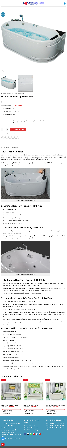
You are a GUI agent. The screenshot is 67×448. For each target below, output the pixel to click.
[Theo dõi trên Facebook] (25, 434)
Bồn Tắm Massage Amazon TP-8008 (55, 405)
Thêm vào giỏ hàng (17, 129)
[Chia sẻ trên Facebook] (5, 137)
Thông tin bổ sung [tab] (12, 147)
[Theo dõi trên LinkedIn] (36, 434)
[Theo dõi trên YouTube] (39, 434)
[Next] (62, 41)
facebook (8, 368)
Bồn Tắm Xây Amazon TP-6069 (9, 405)
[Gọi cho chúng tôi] (31, 434)
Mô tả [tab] (3, 147)
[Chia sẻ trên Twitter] (8, 137)
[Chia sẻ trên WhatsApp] (2, 137)
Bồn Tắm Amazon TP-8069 (31, 405)
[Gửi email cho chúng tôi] (28, 434)
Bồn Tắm (11, 93)
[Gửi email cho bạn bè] (11, 137)
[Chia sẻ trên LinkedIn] (17, 137)
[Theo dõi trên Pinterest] (34, 434)
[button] (2, 3)
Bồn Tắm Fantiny (20, 93)
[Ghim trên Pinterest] (14, 137)
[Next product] (2, 102)
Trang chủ (4, 93)
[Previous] (4, 41)
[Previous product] (6, 102)
